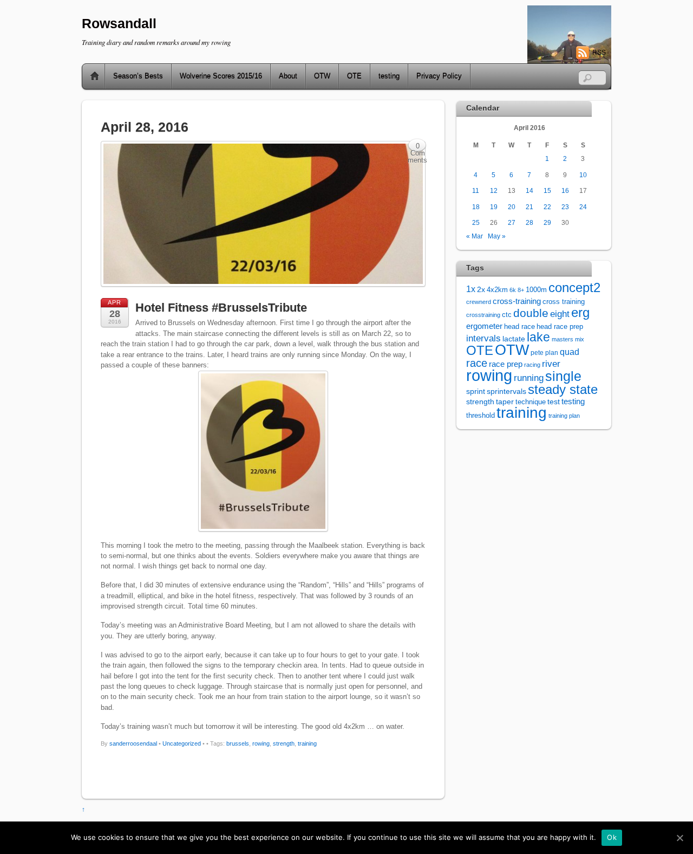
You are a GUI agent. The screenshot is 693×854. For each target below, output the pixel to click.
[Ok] (679, 837)
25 (476, 222)
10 (583, 174)
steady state (563, 389)
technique (530, 402)
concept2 (574, 287)
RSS (599, 52)
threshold (480, 415)
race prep (505, 363)
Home (90, 76)
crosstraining (483, 315)
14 (529, 190)
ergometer (484, 326)
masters (562, 339)
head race (519, 326)
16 (565, 190)
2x (481, 290)
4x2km (497, 290)
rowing (261, 743)
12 (494, 190)
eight (560, 314)
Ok (612, 837)
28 (529, 222)
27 (511, 222)
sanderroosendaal (133, 743)
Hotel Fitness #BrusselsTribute (221, 307)
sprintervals (506, 391)
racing (532, 364)
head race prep (560, 327)
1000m (536, 290)
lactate (513, 338)
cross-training (517, 301)
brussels (237, 743)
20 (511, 206)
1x (470, 289)
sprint (475, 391)
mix (579, 339)
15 (547, 190)
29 (547, 222)
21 (529, 206)
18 (476, 206)
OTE (354, 76)
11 (475, 190)
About (288, 76)
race (476, 363)
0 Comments (417, 147)
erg (580, 312)
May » (497, 236)
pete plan (544, 353)
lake (538, 337)
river (551, 363)
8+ (521, 290)
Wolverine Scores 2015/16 (221, 76)
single (563, 376)
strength (284, 743)
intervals (483, 338)
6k (512, 290)
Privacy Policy (439, 76)
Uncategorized (181, 743)
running (529, 377)
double (530, 313)
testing (389, 76)
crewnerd (478, 302)
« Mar (474, 236)
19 (494, 206)
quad (569, 352)
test (553, 401)
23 (565, 206)
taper (505, 402)
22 (547, 206)
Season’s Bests (138, 76)
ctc (507, 315)
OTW (322, 76)
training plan (564, 415)
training (307, 743)
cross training (563, 302)
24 (583, 206)
